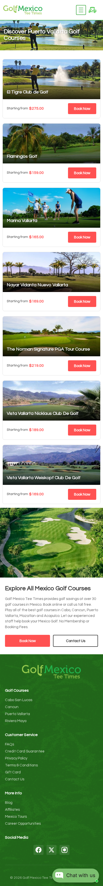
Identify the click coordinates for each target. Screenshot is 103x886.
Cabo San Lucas (18, 700)
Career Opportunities (23, 823)
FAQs (9, 744)
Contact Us (75, 641)
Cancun (11, 707)
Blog (8, 803)
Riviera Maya (15, 721)
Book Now (82, 109)
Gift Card (13, 772)
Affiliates (12, 810)
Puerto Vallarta (17, 714)
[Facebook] (39, 850)
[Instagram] (65, 850)
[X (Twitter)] (51, 850)
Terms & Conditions (21, 765)
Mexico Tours (16, 816)
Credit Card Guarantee (24, 751)
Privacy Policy (16, 758)
